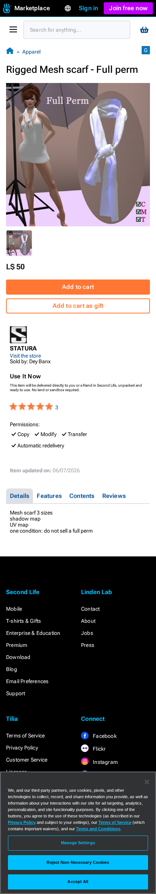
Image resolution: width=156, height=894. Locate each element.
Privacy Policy (22, 748)
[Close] (147, 782)
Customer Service (26, 760)
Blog (11, 669)
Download (18, 657)
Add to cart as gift (78, 305)
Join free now (128, 8)
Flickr (99, 749)
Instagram (105, 762)
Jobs (87, 633)
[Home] (10, 51)
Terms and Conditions (98, 828)
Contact (90, 609)
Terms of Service (25, 736)
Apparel (31, 52)
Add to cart (78, 286)
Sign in (88, 8)
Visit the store (25, 356)
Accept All (77, 881)
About (88, 621)
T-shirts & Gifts (23, 621)
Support (15, 693)
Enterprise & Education (33, 633)
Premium (16, 645)
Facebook (104, 736)
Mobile (14, 609)
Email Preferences (27, 681)
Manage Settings (78, 842)
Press (87, 645)
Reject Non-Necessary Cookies (78, 862)
